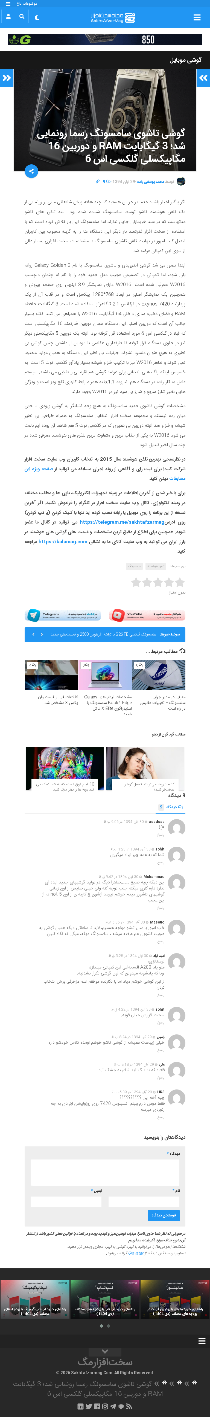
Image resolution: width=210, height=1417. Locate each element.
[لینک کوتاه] (98, 182)
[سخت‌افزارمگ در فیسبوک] (97, 1406)
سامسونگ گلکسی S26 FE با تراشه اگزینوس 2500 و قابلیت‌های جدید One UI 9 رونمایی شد (103, 636)
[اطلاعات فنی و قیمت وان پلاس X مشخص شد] (51, 675)
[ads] (105, 39)
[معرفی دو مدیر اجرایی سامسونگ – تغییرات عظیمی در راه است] (158, 675)
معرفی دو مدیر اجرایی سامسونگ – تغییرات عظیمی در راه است (162, 703)
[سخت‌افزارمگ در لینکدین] (80, 1406)
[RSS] (129, 1406)
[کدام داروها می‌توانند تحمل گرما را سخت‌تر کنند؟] (145, 768)
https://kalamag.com (63, 542)
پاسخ (161, 835)
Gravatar (135, 1253)
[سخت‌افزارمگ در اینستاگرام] (105, 1406)
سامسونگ (134, 566)
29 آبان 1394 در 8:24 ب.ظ (132, 1037)
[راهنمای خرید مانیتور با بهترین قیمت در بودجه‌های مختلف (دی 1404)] (175, 1299)
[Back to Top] (105, 1352)
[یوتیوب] (147, 615)
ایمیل (96, 1191)
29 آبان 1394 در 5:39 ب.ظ (132, 1092)
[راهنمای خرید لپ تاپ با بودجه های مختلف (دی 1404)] (105, 1299)
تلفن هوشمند (155, 566)
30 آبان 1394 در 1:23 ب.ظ (130, 849)
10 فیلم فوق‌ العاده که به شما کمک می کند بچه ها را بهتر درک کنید (65, 787)
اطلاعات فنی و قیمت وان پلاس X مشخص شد (58, 700)
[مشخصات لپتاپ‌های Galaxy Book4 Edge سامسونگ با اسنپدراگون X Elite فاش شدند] (105, 675)
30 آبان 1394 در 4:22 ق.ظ (131, 1010)
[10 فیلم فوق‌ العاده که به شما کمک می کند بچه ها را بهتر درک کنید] (65, 768)
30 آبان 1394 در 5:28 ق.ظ (128, 956)
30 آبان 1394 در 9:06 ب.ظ (124, 822)
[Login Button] (8, 16)
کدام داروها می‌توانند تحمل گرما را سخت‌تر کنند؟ (149, 787)
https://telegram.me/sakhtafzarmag (122, 522)
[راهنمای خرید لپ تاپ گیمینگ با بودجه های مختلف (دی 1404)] (35, 1299)
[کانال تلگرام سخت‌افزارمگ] (113, 1406)
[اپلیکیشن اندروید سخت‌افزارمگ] (121, 1406)
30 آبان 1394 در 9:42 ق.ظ (118, 877)
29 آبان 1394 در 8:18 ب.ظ (134, 1065)
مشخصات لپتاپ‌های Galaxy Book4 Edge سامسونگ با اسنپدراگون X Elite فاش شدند (108, 706)
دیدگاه (168, 807)
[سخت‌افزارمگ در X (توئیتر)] (89, 1406)
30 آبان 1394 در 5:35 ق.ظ (125, 922)
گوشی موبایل (186, 60)
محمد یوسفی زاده (150, 182)
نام (176, 1191)
